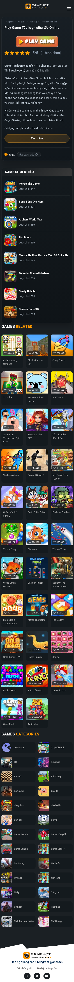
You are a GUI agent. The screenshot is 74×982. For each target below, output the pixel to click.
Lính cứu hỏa (59, 690)
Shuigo (55, 657)
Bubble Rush (9, 690)
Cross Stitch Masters (9, 584)
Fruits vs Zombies (61, 512)
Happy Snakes (35, 657)
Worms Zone (59, 549)
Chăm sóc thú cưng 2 (10, 514)
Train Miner (33, 724)
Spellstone (57, 397)
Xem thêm (37, 138)
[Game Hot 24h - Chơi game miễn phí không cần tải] (37, 6)
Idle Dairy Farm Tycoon (60, 477)
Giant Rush (8, 724)
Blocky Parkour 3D (35, 362)
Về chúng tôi (24, 968)
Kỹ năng (33, 22)
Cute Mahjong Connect (10, 362)
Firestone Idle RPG (35, 436)
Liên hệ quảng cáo (46, 968)
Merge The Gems (36, 620)
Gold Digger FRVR (12, 657)
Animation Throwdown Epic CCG (11, 438)
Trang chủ (8, 22)
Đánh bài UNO (35, 690)
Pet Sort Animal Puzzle (35, 399)
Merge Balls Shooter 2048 (10, 622)
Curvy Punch (58, 360)
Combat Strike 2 (36, 475)
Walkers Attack (11, 475)
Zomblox (7, 397)
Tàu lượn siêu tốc (29, 154)
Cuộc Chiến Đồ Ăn (37, 512)
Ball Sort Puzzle (35, 582)
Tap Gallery (58, 620)
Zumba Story (9, 549)
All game (22, 22)
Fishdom (32, 549)
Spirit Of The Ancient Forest (59, 584)
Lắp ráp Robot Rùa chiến (59, 436)
